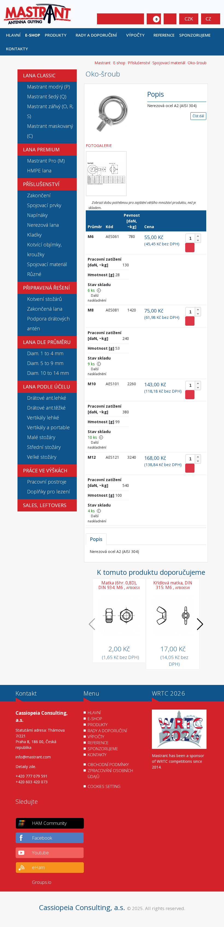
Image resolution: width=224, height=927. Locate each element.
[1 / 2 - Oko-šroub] (112, 112)
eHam (38, 867)
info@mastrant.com (33, 757)
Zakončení (39, 195)
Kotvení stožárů (44, 299)
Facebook (42, 838)
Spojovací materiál (47, 264)
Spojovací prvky (44, 205)
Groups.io (41, 882)
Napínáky (37, 215)
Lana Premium (41, 149)
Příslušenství (41, 184)
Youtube (40, 852)
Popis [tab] (96, 539)
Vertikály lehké (43, 417)
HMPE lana (39, 170)
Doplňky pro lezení (48, 491)
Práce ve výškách (45, 470)
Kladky (34, 234)
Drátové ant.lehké (46, 398)
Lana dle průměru (47, 342)
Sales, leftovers (44, 505)
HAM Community (49, 823)
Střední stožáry (44, 447)
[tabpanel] (146, 551)
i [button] (98, 290)
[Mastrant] (37, 13)
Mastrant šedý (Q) (46, 96)
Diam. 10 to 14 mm (48, 373)
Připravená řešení (46, 287)
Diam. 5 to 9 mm (45, 363)
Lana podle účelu (46, 386)
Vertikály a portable (48, 427)
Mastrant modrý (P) (48, 86)
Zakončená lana (44, 308)
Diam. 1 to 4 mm (45, 353)
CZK (189, 19)
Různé (34, 274)
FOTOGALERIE (99, 145)
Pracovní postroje (46, 481)
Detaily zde (25, 766)
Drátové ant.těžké (46, 407)
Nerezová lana (43, 225)
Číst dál (198, 116)
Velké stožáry (41, 457)
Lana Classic (39, 75)
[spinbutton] (193, 238)
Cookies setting (104, 786)
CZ (209, 19)
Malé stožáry (41, 437)
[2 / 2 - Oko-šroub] (106, 173)
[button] (58, 35)
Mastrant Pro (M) (46, 160)
